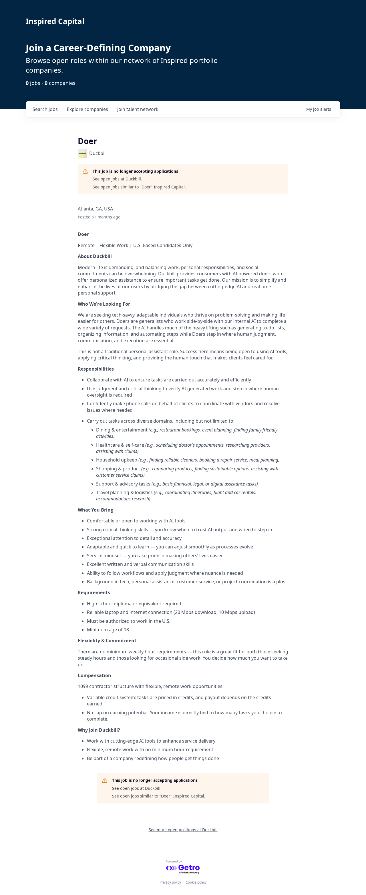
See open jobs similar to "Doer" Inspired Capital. (139, 187)
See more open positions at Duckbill (183, 829)
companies (87, 109)
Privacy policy (170, 882)
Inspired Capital (55, 21)
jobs (45, 109)
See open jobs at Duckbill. (117, 179)
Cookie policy (196, 882)
